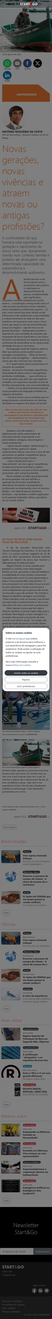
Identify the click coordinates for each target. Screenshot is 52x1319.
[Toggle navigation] (6, 4)
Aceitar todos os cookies (26, 672)
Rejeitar (26, 679)
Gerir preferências (26, 686)
